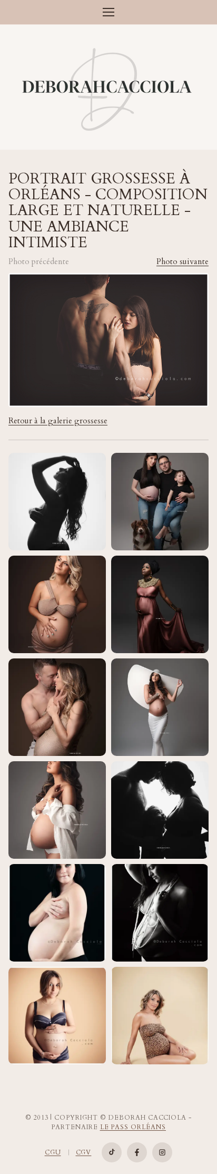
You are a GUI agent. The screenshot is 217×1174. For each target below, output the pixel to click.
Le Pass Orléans (133, 1127)
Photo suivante (182, 261)
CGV (84, 1152)
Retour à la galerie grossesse (57, 420)
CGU (53, 1152)
